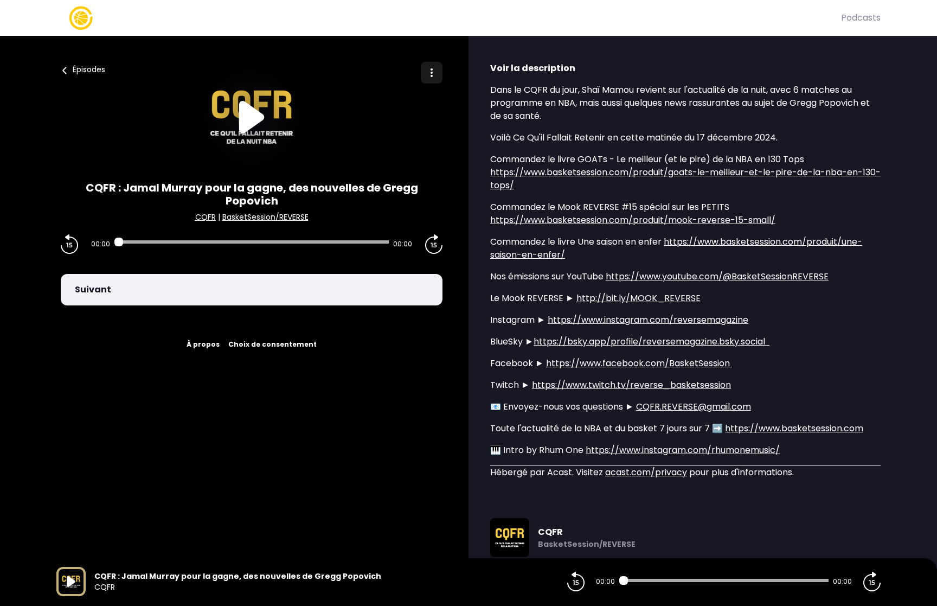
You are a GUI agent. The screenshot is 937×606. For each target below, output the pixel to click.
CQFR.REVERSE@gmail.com (693, 406)
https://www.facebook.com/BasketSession (639, 363)
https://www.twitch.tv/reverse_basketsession (631, 385)
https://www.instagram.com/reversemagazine (648, 320)
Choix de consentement (272, 344)
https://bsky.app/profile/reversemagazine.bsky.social (651, 341)
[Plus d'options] (431, 73)
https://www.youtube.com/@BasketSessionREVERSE (717, 276)
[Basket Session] (448, 17)
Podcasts (861, 17)
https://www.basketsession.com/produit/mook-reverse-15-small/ (632, 220)
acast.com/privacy (646, 472)
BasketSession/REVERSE (265, 217)
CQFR (205, 217)
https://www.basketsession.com (794, 428)
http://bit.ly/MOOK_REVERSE (638, 298)
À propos (203, 344)
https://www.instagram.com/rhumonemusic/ (683, 450)
